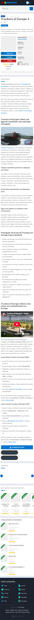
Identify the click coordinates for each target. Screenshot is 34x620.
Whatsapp (30, 72)
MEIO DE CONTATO (23, 610)
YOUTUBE (9, 61)
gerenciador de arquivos (15, 421)
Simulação (17, 16)
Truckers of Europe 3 (7, 148)
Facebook (4, 72)
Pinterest (17, 72)
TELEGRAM (9, 57)
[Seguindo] (32, 475)
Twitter (11, 72)
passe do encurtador (15, 389)
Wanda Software (22, 39)
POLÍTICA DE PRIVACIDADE (22, 612)
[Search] (31, 8)
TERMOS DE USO (9, 612)
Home (7, 16)
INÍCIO (7, 610)
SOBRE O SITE (13, 610)
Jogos (11, 16)
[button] (17, 447)
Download (10, 53)
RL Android (21, 607)
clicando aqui (9, 400)
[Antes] (1, 475)
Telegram (23, 72)
